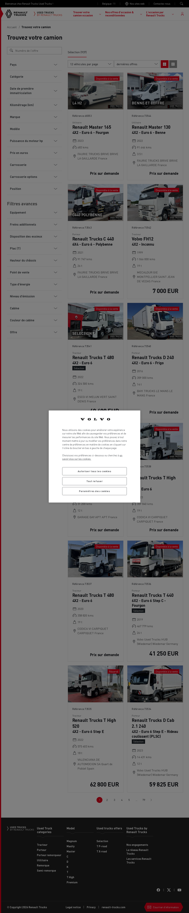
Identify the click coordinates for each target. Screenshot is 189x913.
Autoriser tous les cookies (94, 471)
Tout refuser (94, 481)
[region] (94, 456)
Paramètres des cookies (94, 491)
